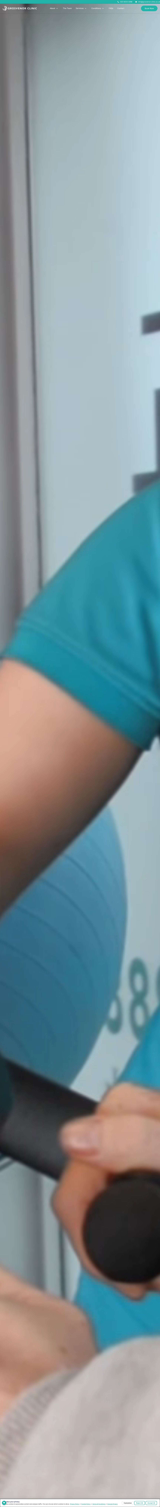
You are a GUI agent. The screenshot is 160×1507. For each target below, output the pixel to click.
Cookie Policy (85, 1504)
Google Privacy (112, 1504)
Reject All (139, 1503)
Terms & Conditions (99, 1504)
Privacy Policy (74, 1504)
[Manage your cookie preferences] (4, 1503)
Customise (128, 1503)
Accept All (151, 1503)
